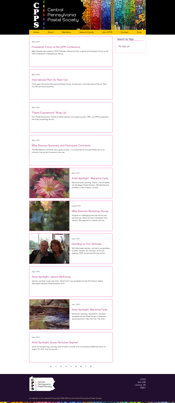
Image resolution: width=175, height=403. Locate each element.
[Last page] (91, 366)
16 (81, 366)
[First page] (51, 366)
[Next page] (86, 366)
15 (76, 366)
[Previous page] (56, 366)
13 (66, 366)
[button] (107, 32)
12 (61, 366)
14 (71, 366)
